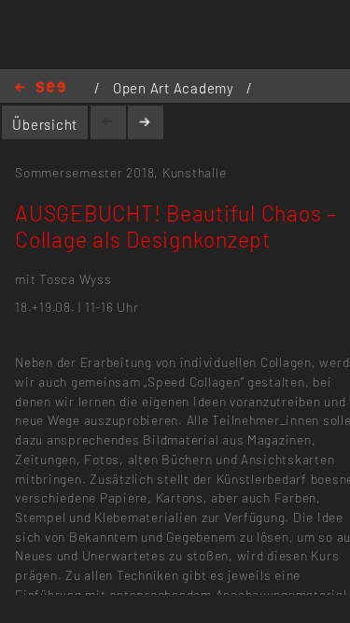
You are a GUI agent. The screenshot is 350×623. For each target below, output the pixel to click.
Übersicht (44, 124)
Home (40, 88)
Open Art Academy (175, 87)
